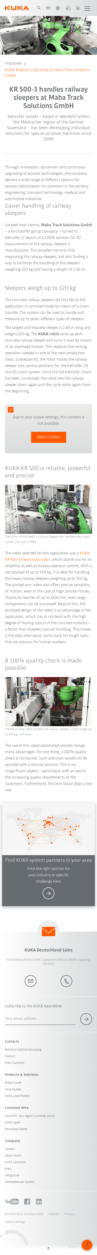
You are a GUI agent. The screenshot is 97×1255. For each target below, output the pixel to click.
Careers (10, 1149)
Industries (13, 64)
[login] (68, 8)
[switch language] (57, 8)
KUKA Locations (15, 1162)
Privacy (69, 1214)
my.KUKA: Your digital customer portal (30, 1116)
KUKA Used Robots (17, 1096)
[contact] (48, 8)
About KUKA (13, 1156)
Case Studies (13, 1089)
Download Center (16, 1129)
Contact (10, 1056)
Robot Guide (13, 1083)
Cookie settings (15, 1222)
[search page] (39, 8)
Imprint (54, 1214)
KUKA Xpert (12, 1122)
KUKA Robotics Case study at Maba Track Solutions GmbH (47, 73)
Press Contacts (14, 1063)
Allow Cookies (48, 437)
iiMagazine (12, 1175)
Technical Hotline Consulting (23, 1050)
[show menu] (87, 8)
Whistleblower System (19, 1182)
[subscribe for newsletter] (86, 1019)
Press (8, 1169)
